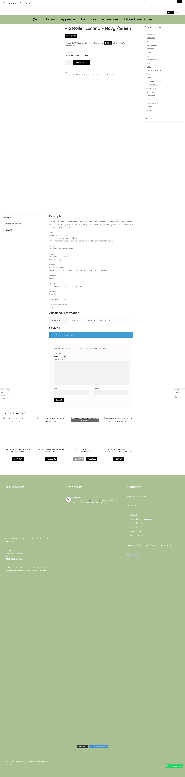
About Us (133, 515)
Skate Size (69, 53)
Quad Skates (102, 75)
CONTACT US (176, 766)
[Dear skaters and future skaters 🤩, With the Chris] (74, 568)
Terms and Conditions (138, 535)
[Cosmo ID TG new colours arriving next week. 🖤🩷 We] (92, 529)
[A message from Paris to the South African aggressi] (110, 524)
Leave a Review (136, 523)
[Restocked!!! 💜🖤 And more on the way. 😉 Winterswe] (110, 661)
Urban (50, 19)
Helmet (149, 52)
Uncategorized (152, 103)
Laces (149, 67)
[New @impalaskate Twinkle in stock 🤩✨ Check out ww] (110, 718)
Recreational (111, 75)
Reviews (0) (8, 230)
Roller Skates (152, 88)
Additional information (12, 224)
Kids (93, 19)
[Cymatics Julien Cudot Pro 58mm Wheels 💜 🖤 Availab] (74, 649)
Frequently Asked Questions (141, 519)
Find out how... (70, 46)
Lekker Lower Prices (138, 19)
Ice (83, 19)
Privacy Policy (10, 764)
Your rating (58, 354)
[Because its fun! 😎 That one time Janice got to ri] (74, 708)
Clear (86, 55)
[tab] (22, 218)
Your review (59, 359)
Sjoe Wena (151, 92)
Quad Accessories (156, 81)
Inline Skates (151, 59)
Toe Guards (151, 96)
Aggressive (68, 19)
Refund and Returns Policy (140, 531)
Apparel (150, 41)
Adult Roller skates (79, 75)
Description (7, 217)
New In (89, 75)
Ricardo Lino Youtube (138, 527)
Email (96, 389)
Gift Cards (150, 49)
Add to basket (81, 63)
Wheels (149, 110)
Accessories (110, 19)
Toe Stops (150, 99)
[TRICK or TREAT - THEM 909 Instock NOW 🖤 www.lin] (92, 711)
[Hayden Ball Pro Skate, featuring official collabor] (92, 653)
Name (56, 389)
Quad (36, 19)
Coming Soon (152, 45)
